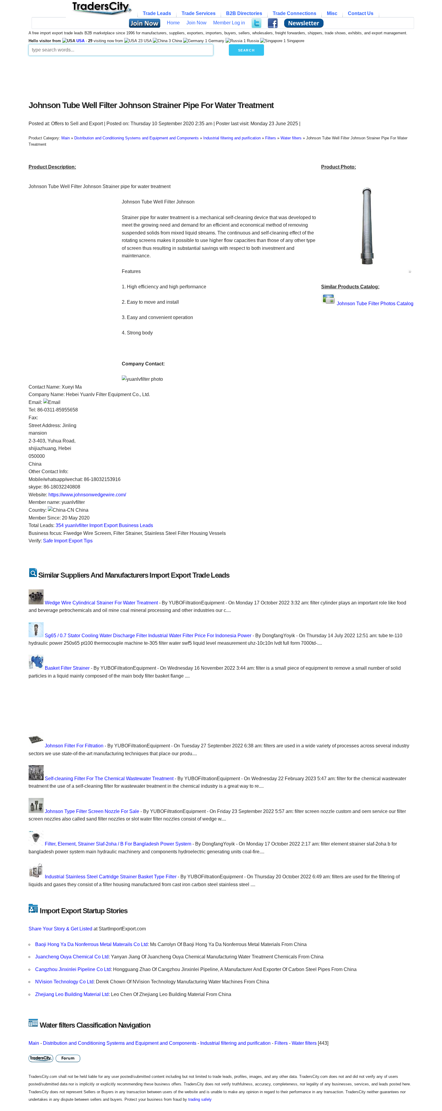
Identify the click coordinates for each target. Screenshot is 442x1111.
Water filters (304, 1043)
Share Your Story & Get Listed (60, 928)
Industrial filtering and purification (235, 1043)
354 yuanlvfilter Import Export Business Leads (104, 525)
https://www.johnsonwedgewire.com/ (87, 494)
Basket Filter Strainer (67, 668)
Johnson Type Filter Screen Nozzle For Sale (92, 811)
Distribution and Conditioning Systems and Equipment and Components (119, 1043)
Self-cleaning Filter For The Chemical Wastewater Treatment (109, 778)
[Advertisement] (174, 76)
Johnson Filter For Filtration (74, 745)
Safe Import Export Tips (68, 540)
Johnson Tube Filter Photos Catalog (375, 303)
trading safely (200, 1099)
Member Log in (229, 22)
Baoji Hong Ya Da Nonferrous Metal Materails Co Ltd (91, 944)
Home (173, 22)
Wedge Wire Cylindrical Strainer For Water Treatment (101, 602)
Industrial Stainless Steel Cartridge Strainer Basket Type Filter (110, 876)
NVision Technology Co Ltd (64, 981)
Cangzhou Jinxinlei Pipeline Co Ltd (73, 969)
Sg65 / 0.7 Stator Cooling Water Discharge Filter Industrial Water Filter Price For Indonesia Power (148, 635)
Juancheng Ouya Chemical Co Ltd (72, 956)
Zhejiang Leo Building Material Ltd (72, 994)
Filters (281, 1043)
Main (34, 1043)
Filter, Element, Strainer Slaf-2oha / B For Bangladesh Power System (118, 843)
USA (80, 41)
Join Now (196, 22)
